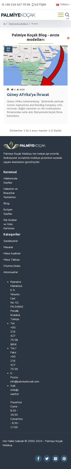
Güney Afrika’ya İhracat (28, 94)
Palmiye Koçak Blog (18, 23)
